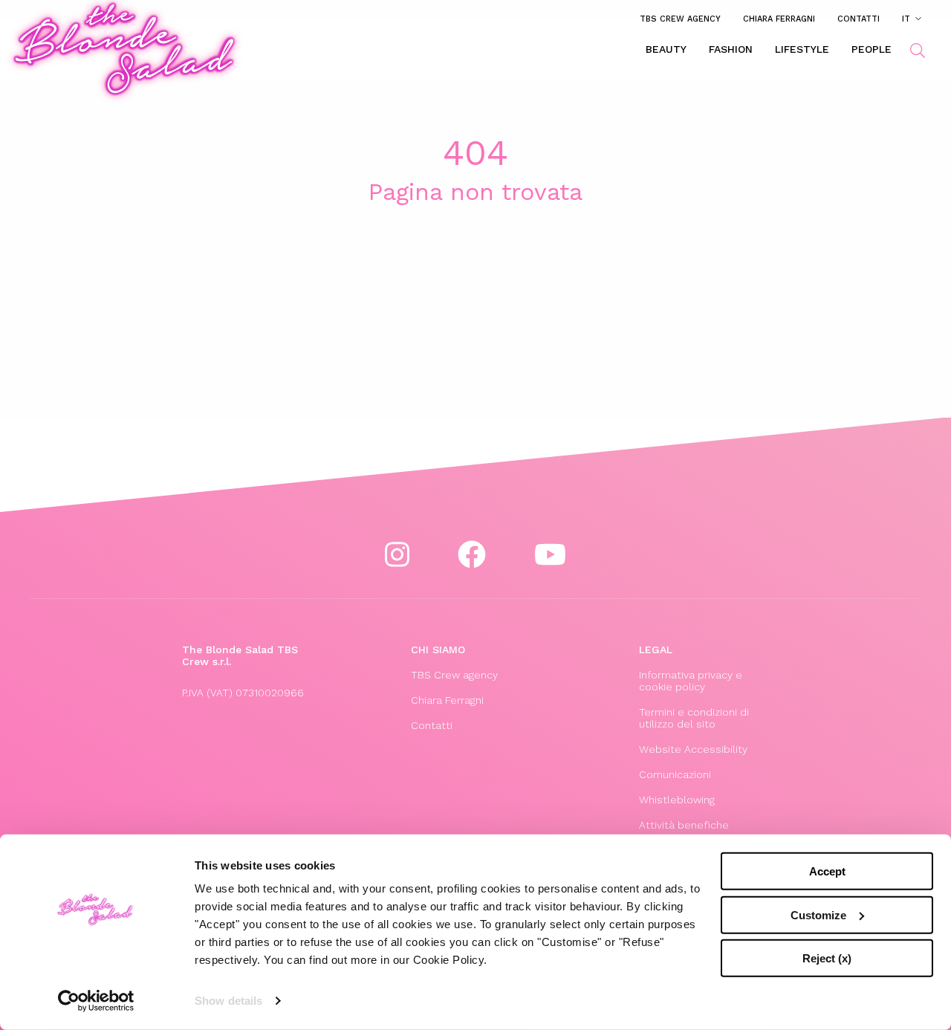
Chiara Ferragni (779, 18)
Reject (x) (826, 958)
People (871, 49)
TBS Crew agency (680, 18)
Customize (818, 914)
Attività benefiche (684, 825)
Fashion (731, 49)
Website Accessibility (693, 749)
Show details (228, 1000)
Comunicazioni (675, 774)
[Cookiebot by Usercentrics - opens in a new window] (96, 1001)
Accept (827, 871)
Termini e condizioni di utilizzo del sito (694, 718)
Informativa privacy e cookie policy (690, 681)
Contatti (858, 18)
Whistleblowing (677, 800)
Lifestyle (802, 49)
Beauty (666, 49)
